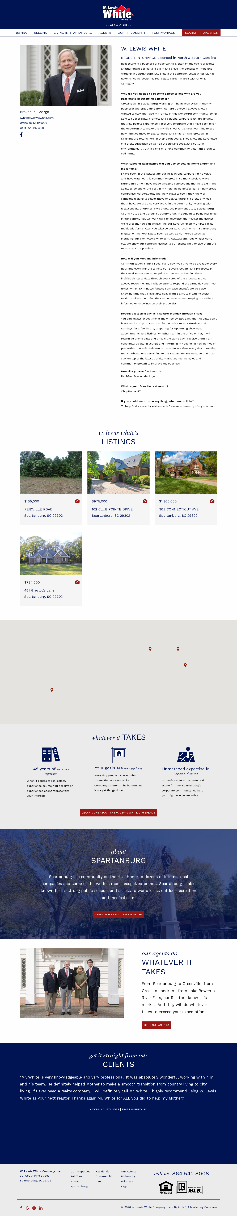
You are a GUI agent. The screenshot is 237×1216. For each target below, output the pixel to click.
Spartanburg (79, 1186)
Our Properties (80, 1171)
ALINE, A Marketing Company (197, 1207)
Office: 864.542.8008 (33, 122)
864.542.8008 (118, 25)
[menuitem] (21, 32)
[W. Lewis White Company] (118, 12)
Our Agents (128, 1171)
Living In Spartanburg (73, 32)
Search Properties (201, 32)
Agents (105, 32)
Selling (40, 32)
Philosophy (128, 1176)
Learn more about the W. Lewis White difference (118, 812)
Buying (22, 32)
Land (99, 1181)
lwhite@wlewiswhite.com (37, 117)
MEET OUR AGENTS (156, 1025)
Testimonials (163, 32)
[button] (51, 690)
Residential (103, 1171)
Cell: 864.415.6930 (32, 127)
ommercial (105, 1176)
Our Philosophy (131, 32)
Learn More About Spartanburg (118, 914)
